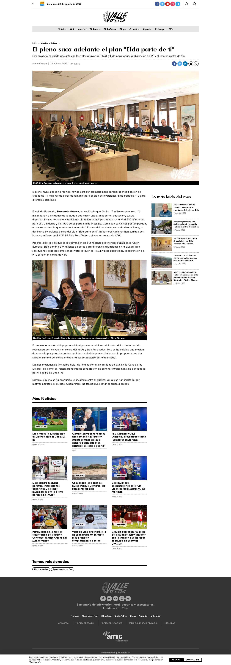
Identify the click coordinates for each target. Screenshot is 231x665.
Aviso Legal (63, 623)
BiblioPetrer (110, 29)
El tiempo (160, 29)
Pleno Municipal (41, 569)
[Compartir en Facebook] (174, 63)
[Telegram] (178, 4)
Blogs (123, 29)
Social (39, 475)
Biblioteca (95, 29)
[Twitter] (162, 4)
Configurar (192, 659)
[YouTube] (167, 4)
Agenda (147, 29)
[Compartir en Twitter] (179, 63)
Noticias (62, 29)
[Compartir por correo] (190, 63)
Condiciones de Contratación (143, 623)
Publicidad (170, 623)
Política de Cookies (85, 623)
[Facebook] (157, 4)
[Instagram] (172, 4)
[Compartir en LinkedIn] (185, 63)
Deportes (41, 426)
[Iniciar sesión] (187, 4)
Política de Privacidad (111, 623)
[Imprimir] (196, 63)
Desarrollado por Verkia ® (115, 652)
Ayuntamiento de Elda (62, 569)
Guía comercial (78, 29)
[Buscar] (195, 4)
